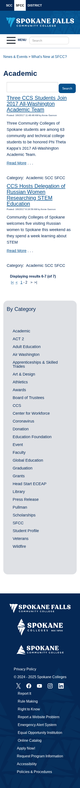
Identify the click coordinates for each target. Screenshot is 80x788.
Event (18, 444)
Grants (19, 476)
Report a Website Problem (38, 717)
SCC (9, 5)
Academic (21, 331)
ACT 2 (18, 339)
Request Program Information (40, 756)
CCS (17, 405)
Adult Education (27, 346)
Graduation (22, 468)
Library (19, 491)
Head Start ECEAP (29, 484)
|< (12, 282)
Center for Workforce (31, 413)
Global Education (28, 460)
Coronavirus (23, 421)
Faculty (19, 452)
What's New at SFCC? (49, 57)
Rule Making (28, 701)
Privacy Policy (25, 669)
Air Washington (26, 354)
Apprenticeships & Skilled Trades (35, 364)
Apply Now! (26, 748)
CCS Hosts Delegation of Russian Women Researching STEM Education (36, 195)
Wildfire (19, 546)
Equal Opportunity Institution (40, 733)
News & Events (15, 57)
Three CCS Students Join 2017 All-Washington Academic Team (37, 104)
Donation (21, 429)
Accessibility (27, 764)
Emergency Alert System (37, 725)
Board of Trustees (28, 397)
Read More (16, 163)
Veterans (20, 538)
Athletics (20, 382)
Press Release (26, 499)
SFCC (20, 5)
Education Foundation (32, 437)
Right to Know (29, 709)
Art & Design (24, 374)
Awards (19, 390)
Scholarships (24, 515)
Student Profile (26, 531)
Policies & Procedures (34, 772)
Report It (24, 693)
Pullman (20, 507)
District (35, 5)
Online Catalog (30, 740)
